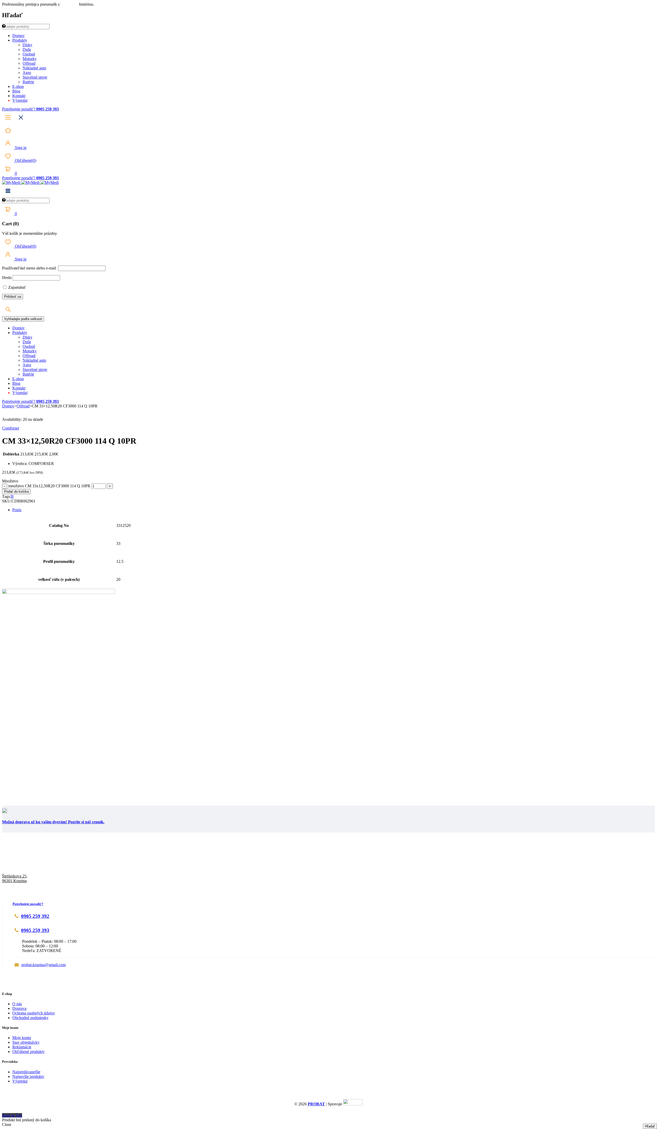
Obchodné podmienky (30, 1017)
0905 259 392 (35, 916)
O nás (17, 1004)
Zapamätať (16, 287)
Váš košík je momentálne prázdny (29, 233)
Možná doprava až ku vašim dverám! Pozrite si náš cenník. (53, 822)
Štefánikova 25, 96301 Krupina (14, 878)
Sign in (20, 147)
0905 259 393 (35, 930)
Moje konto (21, 1037)
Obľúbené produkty (28, 1051)
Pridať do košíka (16, 491)
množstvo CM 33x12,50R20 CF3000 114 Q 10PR (49, 486)
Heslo (7, 277)
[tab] (333, 510)
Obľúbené (25, 160)
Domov (8, 406)
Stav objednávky (26, 1042)
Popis (16, 510)
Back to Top (12, 1115)
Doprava (19, 1008)
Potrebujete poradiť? (19, 109)
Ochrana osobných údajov (33, 1013)
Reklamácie (21, 1047)
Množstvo (10, 481)
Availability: (12, 419)
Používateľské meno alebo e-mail (29, 268)
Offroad (23, 406)
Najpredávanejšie (26, 1072)
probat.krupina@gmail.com (43, 965)
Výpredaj (19, 1081)
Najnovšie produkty (28, 1076)
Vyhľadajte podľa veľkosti (23, 319)
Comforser (10, 428)
